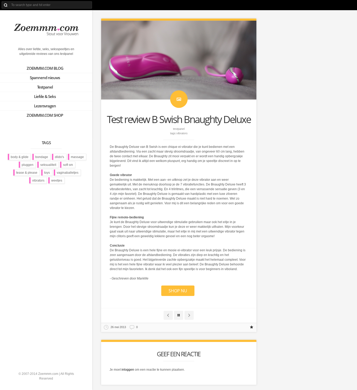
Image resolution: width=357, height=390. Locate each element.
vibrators (182, 133)
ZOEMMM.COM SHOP (45, 115)
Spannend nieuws (45, 77)
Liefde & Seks (45, 96)
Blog (178, 315)
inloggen (128, 369)
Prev (168, 315)
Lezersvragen (45, 105)
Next (189, 315)
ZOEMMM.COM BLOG (45, 68)
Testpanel (45, 87)
